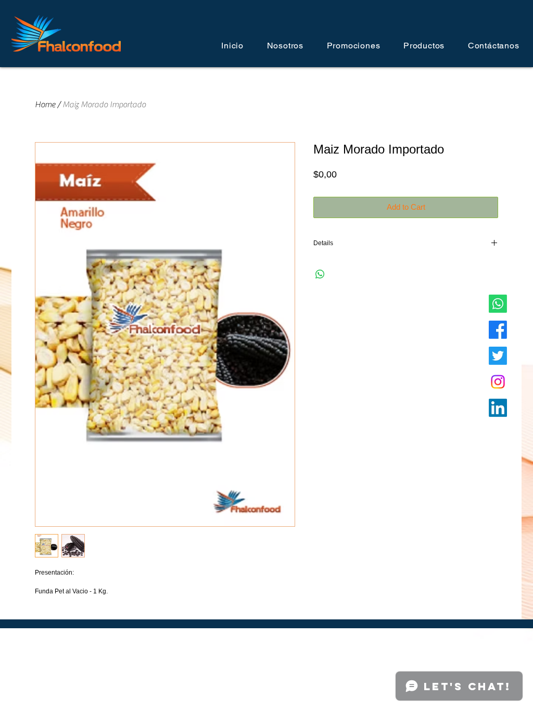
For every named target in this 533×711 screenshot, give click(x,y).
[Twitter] (498, 356)
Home (45, 104)
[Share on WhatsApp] (320, 274)
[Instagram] (498, 382)
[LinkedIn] (498, 408)
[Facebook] (498, 330)
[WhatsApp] (498, 304)
